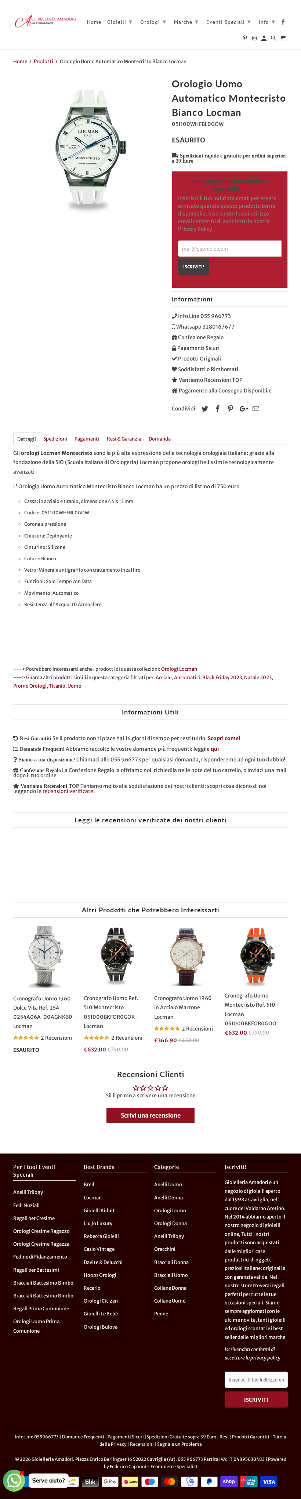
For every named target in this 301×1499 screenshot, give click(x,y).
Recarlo (92, 1288)
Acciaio (164, 677)
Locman (93, 1198)
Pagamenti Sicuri (126, 1437)
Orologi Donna (170, 1223)
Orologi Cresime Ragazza (41, 1244)
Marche (186, 21)
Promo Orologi (30, 686)
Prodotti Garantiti (250, 1437)
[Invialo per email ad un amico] (255, 409)
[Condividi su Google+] (242, 409)
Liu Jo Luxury (98, 1223)
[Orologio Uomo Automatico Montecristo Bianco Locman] (88, 151)
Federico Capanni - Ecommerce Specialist (153, 1466)
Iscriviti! (193, 266)
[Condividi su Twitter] (204, 409)
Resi (224, 1437)
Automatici (187, 677)
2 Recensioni (56, 1038)
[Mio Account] (264, 39)
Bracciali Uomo (171, 1275)
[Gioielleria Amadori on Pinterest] (245, 39)
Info (267, 21)
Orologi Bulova (100, 1327)
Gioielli (120, 21)
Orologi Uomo (170, 1210)
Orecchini (164, 1249)
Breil (89, 1184)
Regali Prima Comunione (41, 1309)
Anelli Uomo (168, 1184)
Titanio (57, 686)
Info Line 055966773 (37, 1437)
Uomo (74, 686)
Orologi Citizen (101, 1301)
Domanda (160, 439)
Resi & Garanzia (124, 439)
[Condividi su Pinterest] (229, 409)
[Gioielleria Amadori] (44, 21)
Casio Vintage (99, 1249)
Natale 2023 (258, 677)
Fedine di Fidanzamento (40, 1257)
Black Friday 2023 (222, 677)
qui (215, 749)
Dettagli (26, 439)
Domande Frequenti (83, 1437)
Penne (161, 1314)
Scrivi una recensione (151, 1115)
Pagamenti (87, 439)
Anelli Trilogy (28, 1192)
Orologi (153, 21)
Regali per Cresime (34, 1218)
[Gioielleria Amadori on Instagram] (255, 39)
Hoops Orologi (100, 1275)
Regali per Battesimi (36, 1270)
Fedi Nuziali (26, 1205)
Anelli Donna (168, 1198)
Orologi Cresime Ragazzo (41, 1231)
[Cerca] (274, 39)
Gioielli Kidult (99, 1210)
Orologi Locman (179, 669)
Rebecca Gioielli (101, 1236)
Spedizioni (55, 439)
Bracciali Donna (171, 1262)
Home (94, 22)
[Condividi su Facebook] (216, 409)
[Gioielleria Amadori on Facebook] (283, 23)
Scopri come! (224, 738)
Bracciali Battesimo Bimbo (43, 1283)
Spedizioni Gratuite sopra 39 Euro (181, 1437)
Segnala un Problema (179, 1444)
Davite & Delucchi (103, 1262)
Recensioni (142, 1444)
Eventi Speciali (228, 21)
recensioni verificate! (69, 791)
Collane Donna (170, 1288)
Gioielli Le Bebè (101, 1314)
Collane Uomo (170, 1301)
